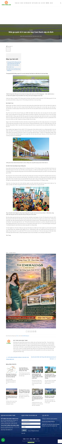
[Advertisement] (31, 15)
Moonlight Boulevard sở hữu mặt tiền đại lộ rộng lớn (11, 397)
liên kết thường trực (25, 335)
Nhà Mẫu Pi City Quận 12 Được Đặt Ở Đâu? (50, 397)
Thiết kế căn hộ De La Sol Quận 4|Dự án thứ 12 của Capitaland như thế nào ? (37, 398)
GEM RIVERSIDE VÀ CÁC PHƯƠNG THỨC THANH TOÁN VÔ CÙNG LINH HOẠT (37, 376)
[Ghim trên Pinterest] (33, 332)
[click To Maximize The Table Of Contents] (8, 49)
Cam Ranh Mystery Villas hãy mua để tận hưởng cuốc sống (24, 369)
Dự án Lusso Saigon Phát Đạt (48, 421)
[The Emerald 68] (31, 291)
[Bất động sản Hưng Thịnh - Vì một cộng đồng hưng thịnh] (7, 3)
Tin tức (31, 30)
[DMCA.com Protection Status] (31, 442)
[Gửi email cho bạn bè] (31, 332)
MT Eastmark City (53, 426)
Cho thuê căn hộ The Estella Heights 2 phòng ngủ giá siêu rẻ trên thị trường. (50, 376)
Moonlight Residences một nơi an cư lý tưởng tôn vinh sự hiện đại (11, 375)
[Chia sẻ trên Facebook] (27, 332)
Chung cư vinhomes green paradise (49, 418)
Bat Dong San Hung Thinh (36, 36)
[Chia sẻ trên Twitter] (29, 332)
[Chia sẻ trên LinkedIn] (35, 332)
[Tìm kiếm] (60, 3)
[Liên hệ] (3, 440)
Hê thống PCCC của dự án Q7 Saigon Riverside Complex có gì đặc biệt (24, 391)
